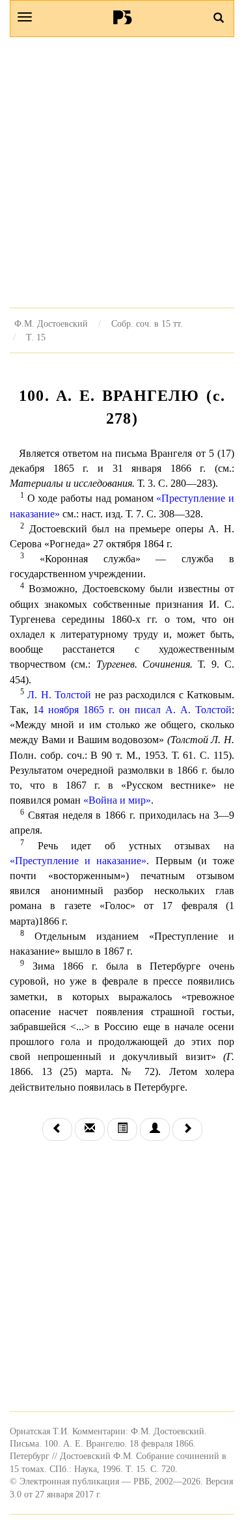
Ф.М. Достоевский (51, 323)
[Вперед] (187, 1129)
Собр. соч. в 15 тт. (147, 323)
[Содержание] (122, 1129)
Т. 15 (36, 337)
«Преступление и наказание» (78, 860)
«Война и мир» (117, 800)
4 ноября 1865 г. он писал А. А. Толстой (135, 709)
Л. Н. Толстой (59, 694)
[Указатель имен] (155, 1129)
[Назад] (57, 1129)
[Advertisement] (122, 172)
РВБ (122, 17)
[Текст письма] (90, 1129)
